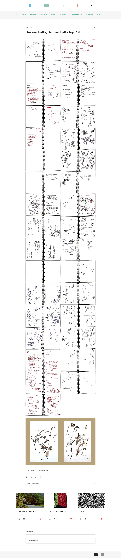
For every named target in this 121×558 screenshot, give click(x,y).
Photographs (33, 14)
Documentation (43, 470)
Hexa (82, 511)
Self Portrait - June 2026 (58, 511)
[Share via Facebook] (26, 477)
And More (44, 14)
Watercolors (89, 14)
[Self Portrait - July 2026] (30, 500)
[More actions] (94, 27)
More (98, 14)
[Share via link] (40, 477)
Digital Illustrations (76, 14)
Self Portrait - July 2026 (27, 511)
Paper (24, 14)
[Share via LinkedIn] (36, 477)
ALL (17, 14)
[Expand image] (43, 50)
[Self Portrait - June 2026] (60, 500)
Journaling (34, 470)
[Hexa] (91, 500)
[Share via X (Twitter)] (31, 477)
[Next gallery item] (93, 441)
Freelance (53, 14)
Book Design (63, 14)
